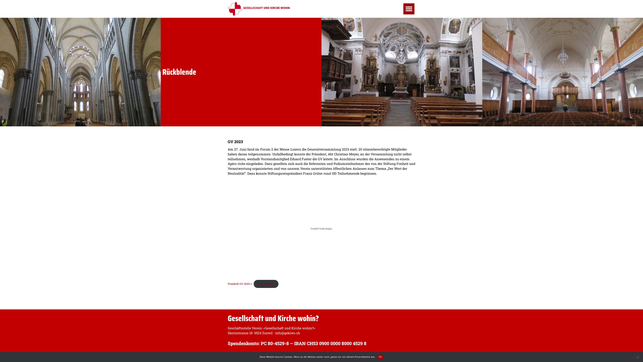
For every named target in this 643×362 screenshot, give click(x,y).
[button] (408, 8)
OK (380, 356)
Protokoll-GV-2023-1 (240, 283)
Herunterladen (266, 283)
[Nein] (637, 356)
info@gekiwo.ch (287, 333)
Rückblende (179, 72)
